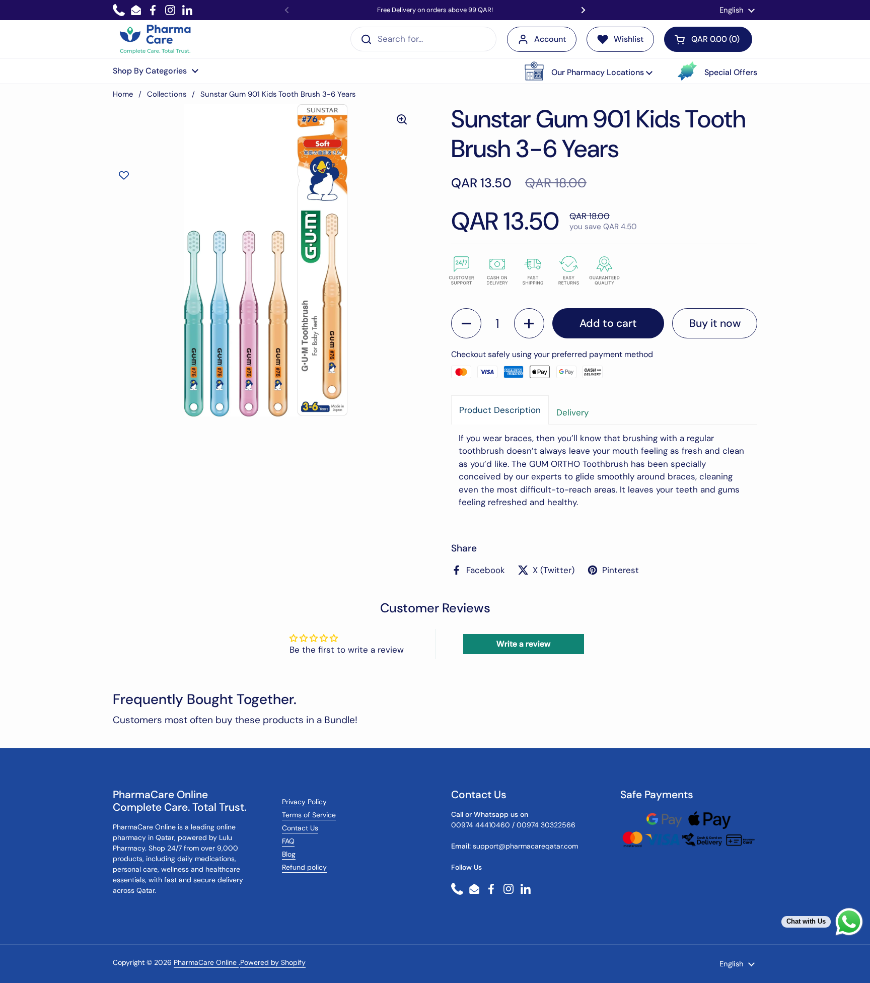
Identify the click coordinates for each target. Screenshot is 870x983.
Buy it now (715, 323)
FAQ (288, 841)
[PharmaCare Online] (156, 39)
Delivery (572, 412)
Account (550, 39)
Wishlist (628, 39)
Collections (166, 94)
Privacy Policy (304, 801)
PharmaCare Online (206, 962)
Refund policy (304, 867)
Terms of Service (309, 814)
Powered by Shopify (273, 962)
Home (123, 94)
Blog (289, 854)
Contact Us (300, 827)
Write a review (523, 644)
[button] (588, 71)
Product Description (500, 409)
